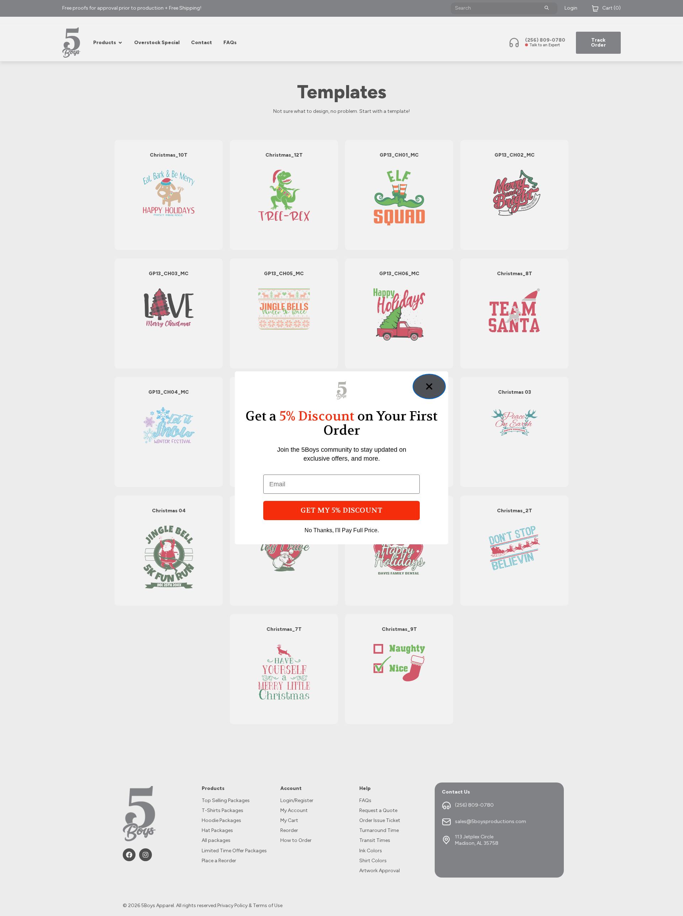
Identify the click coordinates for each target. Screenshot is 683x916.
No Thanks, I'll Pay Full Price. (342, 531)
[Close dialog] (429, 386)
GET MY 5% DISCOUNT (341, 510)
